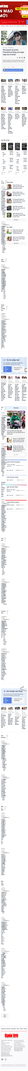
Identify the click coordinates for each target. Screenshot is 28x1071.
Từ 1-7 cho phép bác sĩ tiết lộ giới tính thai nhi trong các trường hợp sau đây (3, 720)
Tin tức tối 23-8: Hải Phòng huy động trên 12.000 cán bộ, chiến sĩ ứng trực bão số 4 (19, 448)
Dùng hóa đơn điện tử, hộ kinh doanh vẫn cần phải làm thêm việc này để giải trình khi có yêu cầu (3, 391)
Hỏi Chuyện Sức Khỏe (17, 712)
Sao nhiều (9, 227)
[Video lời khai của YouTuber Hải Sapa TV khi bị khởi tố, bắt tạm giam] (9, 186)
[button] (23, 140)
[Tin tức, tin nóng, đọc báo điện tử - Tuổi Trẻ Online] (1, 22)
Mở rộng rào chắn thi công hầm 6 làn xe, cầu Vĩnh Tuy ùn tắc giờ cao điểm (4, 999)
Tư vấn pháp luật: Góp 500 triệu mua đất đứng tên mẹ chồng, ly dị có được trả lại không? (24, 392)
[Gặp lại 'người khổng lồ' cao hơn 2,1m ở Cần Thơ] (24, 80)
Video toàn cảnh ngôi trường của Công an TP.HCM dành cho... (18, 231)
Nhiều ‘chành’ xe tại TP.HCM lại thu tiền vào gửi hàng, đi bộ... (18, 194)
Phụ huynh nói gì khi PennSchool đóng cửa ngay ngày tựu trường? (13, 52)
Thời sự (21, 1028)
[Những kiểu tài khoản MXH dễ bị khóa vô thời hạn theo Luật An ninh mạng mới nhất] (3, 108)
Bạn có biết (3, 111)
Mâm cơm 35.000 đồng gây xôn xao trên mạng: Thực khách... (19, 238)
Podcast (10, 22)
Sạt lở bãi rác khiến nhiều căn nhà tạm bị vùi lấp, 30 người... (19, 208)
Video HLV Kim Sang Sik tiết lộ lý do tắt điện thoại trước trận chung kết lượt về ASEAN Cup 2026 (10, 124)
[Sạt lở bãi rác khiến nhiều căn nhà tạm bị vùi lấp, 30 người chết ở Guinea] (9, 208)
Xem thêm (4, 1015)
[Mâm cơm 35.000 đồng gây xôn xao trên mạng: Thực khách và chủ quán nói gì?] (9, 238)
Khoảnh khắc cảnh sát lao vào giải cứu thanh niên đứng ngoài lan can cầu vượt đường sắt (5, 664)
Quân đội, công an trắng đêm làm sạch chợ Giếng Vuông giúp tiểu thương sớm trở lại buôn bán (5, 758)
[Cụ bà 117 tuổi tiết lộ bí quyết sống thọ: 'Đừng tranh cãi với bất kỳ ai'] (9, 440)
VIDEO (4, 22)
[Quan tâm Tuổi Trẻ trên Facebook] (6, 1059)
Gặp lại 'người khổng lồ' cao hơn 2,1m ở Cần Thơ (24, 90)
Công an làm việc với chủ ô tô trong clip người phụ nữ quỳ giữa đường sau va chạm (4, 633)
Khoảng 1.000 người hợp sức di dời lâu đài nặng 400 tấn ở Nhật (10, 91)
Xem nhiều (10, 182)
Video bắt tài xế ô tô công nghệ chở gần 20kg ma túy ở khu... (19, 215)
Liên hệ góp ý (17, 1050)
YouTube (15, 22)
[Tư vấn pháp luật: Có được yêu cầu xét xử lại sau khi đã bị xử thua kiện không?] (10, 377)
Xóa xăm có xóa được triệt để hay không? (17, 720)
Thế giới (10, 83)
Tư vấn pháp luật (10, 380)
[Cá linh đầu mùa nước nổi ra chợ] (17, 108)
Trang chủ (3, 1028)
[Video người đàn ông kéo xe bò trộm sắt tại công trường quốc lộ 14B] (24, 108)
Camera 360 (3, 144)
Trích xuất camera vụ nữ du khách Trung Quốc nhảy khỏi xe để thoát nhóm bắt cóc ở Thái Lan (17, 95)
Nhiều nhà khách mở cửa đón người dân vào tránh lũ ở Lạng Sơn (4, 788)
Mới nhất (9, 1028)
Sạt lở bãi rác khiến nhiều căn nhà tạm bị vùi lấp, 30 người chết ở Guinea (5, 556)
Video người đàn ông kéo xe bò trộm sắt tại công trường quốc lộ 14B (24, 120)
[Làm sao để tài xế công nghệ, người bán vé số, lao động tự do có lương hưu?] (16, 420)
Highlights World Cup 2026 (11, 146)
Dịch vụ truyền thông (18, 1048)
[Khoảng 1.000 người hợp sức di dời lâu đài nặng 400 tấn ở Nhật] (10, 80)
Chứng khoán (17, 148)
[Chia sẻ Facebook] (20, 57)
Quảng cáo (23, 22)
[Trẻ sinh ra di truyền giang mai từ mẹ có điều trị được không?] (24, 708)
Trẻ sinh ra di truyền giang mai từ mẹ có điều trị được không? (24, 722)
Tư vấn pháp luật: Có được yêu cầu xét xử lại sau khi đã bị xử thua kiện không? (10, 391)
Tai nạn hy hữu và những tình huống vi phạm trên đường (4, 148)
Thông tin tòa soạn (5, 1053)
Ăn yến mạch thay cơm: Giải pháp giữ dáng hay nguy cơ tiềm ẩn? (10, 719)
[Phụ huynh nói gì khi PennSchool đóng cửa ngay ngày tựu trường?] (14, 38)
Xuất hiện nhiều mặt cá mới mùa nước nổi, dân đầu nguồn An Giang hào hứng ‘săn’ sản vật (4, 204)
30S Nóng (4, 266)
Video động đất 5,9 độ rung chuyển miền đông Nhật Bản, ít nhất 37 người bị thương (5, 594)
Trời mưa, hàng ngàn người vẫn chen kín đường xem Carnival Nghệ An (5, 457)
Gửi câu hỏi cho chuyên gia (18, 368)
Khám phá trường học (4, 316)
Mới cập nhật (2, 883)
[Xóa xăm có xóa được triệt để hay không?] (17, 708)
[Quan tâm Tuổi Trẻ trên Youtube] (2, 1059)
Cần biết (19, 22)
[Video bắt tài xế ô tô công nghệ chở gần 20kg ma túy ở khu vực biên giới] (9, 215)
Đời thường (3, 83)
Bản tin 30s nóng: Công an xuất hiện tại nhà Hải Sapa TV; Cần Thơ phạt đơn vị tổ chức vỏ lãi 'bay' (4, 284)
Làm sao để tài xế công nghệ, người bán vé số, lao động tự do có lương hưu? (16, 432)
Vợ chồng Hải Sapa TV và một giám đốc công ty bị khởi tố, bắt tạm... (19, 201)
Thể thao (10, 111)
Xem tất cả (6, 182)
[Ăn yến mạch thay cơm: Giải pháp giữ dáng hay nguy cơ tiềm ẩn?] (10, 708)
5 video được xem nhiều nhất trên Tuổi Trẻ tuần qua (4, 861)
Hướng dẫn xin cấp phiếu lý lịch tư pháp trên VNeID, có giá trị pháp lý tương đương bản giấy (4, 518)
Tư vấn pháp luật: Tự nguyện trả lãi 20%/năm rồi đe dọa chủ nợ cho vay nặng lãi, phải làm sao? (17, 392)
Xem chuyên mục (6, 369)
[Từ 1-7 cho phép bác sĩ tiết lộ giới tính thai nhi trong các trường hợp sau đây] (3, 708)
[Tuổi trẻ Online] (11, 1035)
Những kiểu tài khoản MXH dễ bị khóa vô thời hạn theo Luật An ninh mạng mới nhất (3, 121)
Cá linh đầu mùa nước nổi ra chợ (17, 116)
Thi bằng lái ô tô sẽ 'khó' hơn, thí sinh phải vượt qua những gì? (4, 828)
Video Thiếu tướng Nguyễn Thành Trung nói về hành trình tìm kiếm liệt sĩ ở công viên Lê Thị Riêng (3, 94)
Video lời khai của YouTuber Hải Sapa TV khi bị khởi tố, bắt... (18, 186)
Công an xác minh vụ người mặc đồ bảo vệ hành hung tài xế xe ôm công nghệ (4, 238)
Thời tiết (3, 889)
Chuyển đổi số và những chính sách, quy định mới (3, 489)
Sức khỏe (10, 711)
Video (18, 1028)
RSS (21, 1050)
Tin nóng (5, 47)
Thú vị (2, 413)
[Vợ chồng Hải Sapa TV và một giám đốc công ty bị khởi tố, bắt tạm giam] (9, 201)
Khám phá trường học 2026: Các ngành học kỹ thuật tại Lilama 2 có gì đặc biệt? (4, 330)
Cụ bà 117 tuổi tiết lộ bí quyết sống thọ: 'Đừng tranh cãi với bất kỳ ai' (19, 440)
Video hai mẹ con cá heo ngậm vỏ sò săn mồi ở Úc (4, 424)
